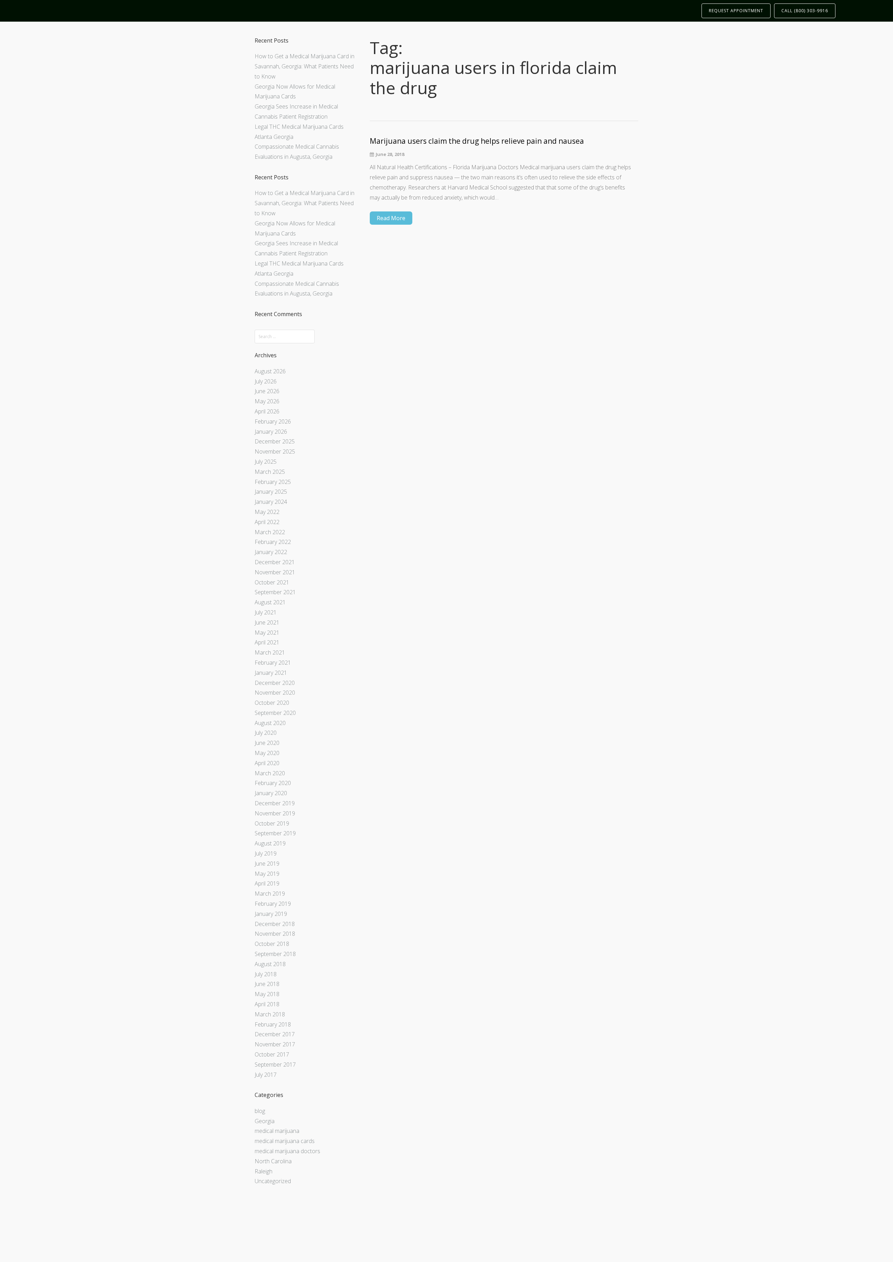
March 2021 (270, 652)
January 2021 (271, 673)
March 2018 (270, 1014)
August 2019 (270, 843)
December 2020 (275, 683)
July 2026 (266, 381)
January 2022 (271, 552)
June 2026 (267, 391)
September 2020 (275, 713)
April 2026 (267, 411)
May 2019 (267, 874)
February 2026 (273, 421)
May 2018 (267, 994)
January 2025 (271, 491)
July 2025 (266, 461)
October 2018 (272, 944)
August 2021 (270, 602)
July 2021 (266, 612)
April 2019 (267, 883)
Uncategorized (273, 1181)
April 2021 (267, 642)
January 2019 (271, 914)
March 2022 (270, 532)
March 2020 (270, 773)
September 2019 (275, 833)
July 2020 (266, 733)
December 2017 (275, 1034)
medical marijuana (277, 1131)
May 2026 (267, 401)
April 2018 (267, 1004)
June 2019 (267, 863)
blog (260, 1111)
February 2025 (273, 482)
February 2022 (273, 542)
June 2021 (267, 622)
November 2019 (275, 813)
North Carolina (273, 1161)
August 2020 (270, 723)
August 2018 (270, 964)
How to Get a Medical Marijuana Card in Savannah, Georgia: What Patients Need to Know (304, 66)
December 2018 (275, 924)
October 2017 (272, 1054)
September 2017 (275, 1064)
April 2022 (267, 522)
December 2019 (275, 803)
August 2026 (270, 371)
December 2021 (275, 562)
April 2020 (267, 763)
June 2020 (267, 743)
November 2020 (275, 692)
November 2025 (275, 451)
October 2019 (272, 823)
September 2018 (275, 954)
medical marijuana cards (285, 1141)
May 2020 (267, 753)
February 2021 (273, 662)
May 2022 (267, 512)
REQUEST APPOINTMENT (736, 11)
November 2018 (275, 934)
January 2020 (271, 793)
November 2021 (275, 572)
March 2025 (270, 472)
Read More (391, 218)
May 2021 (267, 632)
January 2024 (271, 502)
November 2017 (275, 1044)
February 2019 (273, 904)
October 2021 (272, 582)
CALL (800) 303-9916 (804, 11)
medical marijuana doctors (287, 1151)
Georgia (265, 1121)
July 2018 (266, 974)
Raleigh (263, 1171)
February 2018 (273, 1024)
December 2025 (275, 441)
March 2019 (270, 893)
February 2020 (273, 783)
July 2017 (266, 1074)
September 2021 (275, 592)
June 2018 (267, 984)
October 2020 (272, 703)
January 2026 (271, 431)
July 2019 (266, 853)
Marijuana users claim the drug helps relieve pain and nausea (477, 141)
